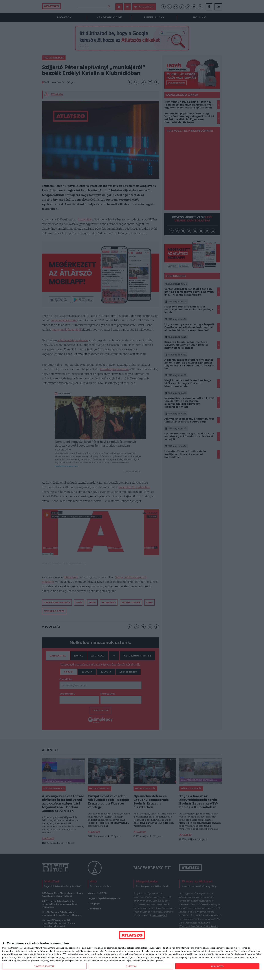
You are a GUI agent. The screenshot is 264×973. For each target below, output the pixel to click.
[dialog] (132, 950)
